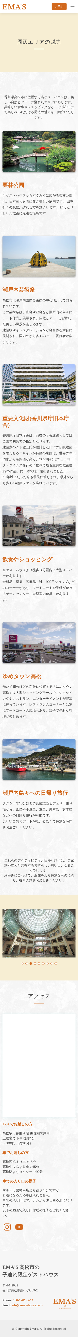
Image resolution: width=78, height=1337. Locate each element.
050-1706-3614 (23, 1300)
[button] (22, 963)
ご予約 (59, 6)
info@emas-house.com (27, 1305)
